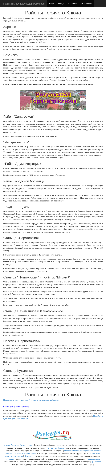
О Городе (72, 3)
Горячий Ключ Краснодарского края (24, 3)
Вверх (51, 3)
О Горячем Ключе (56, 447)
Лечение (28, 456)
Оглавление (86, 3)
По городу (9, 458)
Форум (61, 3)
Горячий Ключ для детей (25, 453)
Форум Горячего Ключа (14, 445)
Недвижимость (93, 458)
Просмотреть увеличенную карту (16, 406)
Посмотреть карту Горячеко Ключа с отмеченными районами (31, 399)
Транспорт (96, 461)
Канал (30, 445)
